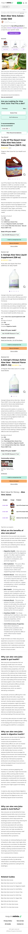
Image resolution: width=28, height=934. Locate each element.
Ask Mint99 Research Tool (10, 235)
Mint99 (19, 3)
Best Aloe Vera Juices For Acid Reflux (11, 889)
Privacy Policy (8, 920)
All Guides (8, 924)
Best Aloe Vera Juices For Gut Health (11, 883)
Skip (24, 108)
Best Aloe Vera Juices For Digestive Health (13, 886)
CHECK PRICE (5, 49)
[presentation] (2, 46)
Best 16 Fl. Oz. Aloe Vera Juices (9, 904)
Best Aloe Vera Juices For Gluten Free (11, 892)
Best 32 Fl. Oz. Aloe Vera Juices (9, 907)
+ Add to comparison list (14, 239)
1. (13, 142)
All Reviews (4, 473)
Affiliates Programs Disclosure (14, 931)
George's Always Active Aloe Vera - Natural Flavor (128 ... (7, 469)
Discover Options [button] (14, 33)
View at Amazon (14, 243)
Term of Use (20, 920)
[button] (14, 9)
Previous (4, 108)
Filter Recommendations (14, 132)
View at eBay (14, 246)
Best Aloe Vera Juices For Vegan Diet (11, 898)
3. (13, 362)
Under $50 (5, 6)
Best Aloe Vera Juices (7, 880)
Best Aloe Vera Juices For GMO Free (11, 895)
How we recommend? (7, 97)
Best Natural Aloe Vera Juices (9, 901)
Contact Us (20, 924)
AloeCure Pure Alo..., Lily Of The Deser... (12, 340)
